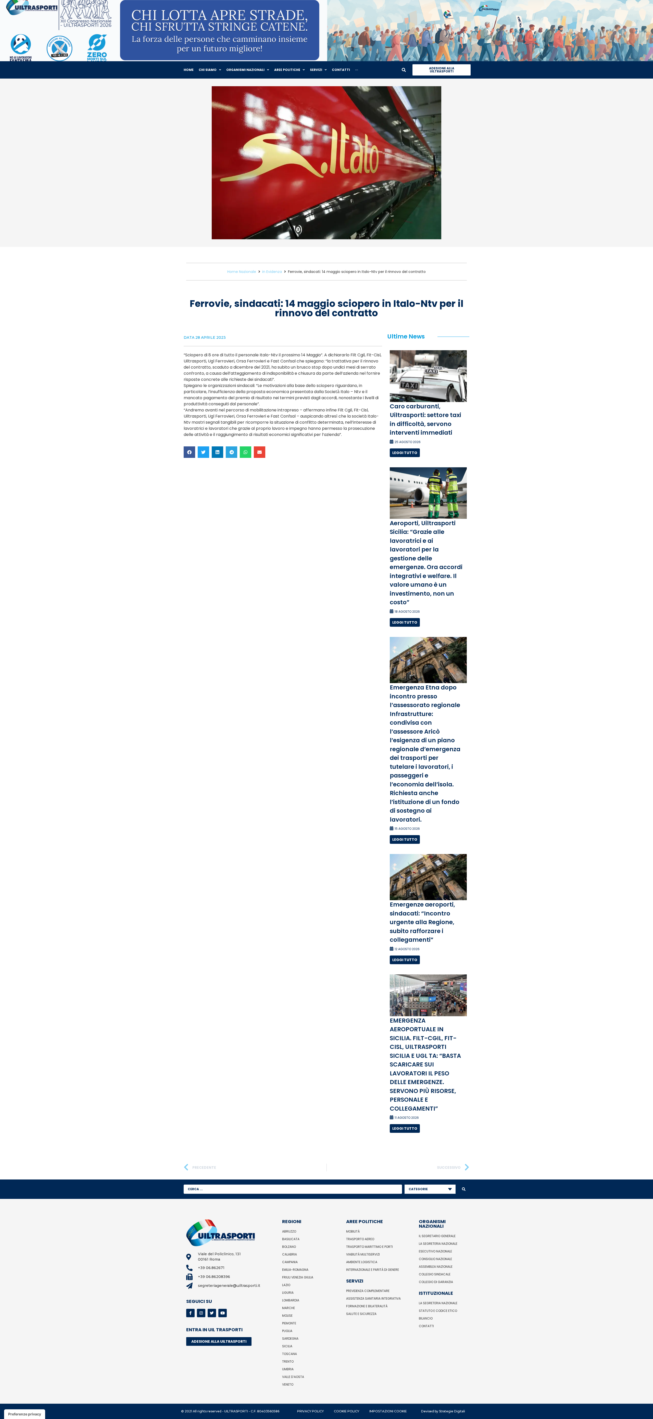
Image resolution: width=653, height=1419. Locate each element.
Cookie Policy (346, 1411)
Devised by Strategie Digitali (443, 1411)
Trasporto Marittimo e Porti (369, 1247)
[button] (189, 452)
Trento (288, 1361)
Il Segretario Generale (437, 1236)
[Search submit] (463, 1189)
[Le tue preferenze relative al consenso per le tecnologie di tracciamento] (24, 1414)
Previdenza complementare (368, 1291)
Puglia (287, 1331)
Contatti (426, 1326)
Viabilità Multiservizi (363, 1254)
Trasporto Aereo (360, 1239)
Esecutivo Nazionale (435, 1251)
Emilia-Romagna (295, 1269)
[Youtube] (222, 1313)
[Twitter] (212, 1313)
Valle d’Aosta (293, 1377)
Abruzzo (289, 1231)
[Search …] (404, 70)
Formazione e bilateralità (366, 1306)
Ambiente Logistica (361, 1262)
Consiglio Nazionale (435, 1259)
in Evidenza (272, 271)
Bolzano (289, 1247)
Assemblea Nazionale (436, 1266)
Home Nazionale (241, 271)
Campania (290, 1262)
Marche (288, 1308)
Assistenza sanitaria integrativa (373, 1298)
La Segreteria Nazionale (438, 1243)
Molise (287, 1315)
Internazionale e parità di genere (372, 1269)
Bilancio (426, 1318)
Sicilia (287, 1346)
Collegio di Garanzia (436, 1282)
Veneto (287, 1384)
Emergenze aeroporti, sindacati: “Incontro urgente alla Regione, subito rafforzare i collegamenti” (422, 922)
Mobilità (353, 1231)
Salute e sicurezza (361, 1314)
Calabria (289, 1254)
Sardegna (290, 1338)
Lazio (286, 1285)
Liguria (288, 1292)
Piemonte (289, 1323)
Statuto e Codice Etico (438, 1311)
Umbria (288, 1369)
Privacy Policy (310, 1411)
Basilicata (290, 1239)
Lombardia (290, 1300)
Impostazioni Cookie (388, 1411)
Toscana (289, 1354)
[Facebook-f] (190, 1313)
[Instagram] (201, 1313)
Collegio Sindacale (434, 1274)
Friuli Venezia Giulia (297, 1277)
